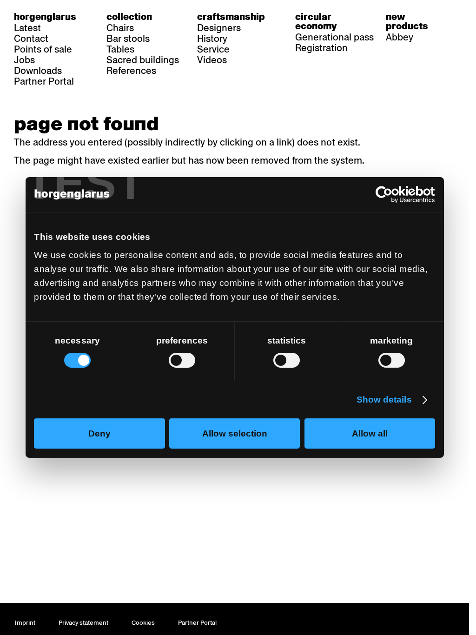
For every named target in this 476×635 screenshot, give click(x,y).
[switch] (182, 359)
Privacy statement (83, 623)
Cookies (143, 623)
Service (213, 49)
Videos (212, 60)
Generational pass (334, 37)
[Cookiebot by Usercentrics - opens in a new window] (394, 195)
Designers (219, 28)
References (131, 70)
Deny (99, 433)
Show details (384, 399)
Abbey (399, 37)
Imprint (25, 623)
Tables (120, 49)
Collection (129, 16)
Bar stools (128, 38)
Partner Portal (44, 81)
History (212, 38)
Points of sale (43, 49)
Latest (27, 28)
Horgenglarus (45, 16)
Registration (321, 48)
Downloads (38, 70)
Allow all (370, 433)
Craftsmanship (231, 16)
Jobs (24, 60)
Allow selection (234, 433)
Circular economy (316, 21)
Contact (31, 38)
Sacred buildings (142, 60)
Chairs (120, 28)
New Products (407, 21)
